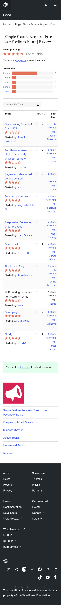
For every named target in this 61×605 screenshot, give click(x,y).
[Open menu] (56, 5)
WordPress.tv (13, 518)
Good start (11, 244)
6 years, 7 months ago (51, 247)
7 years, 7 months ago (51, 296)
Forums (7, 14)
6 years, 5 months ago (51, 225)
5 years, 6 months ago (51, 200)
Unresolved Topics (14, 445)
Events (36, 507)
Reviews (8, 453)
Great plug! (11, 312)
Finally (8, 334)
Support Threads (13, 430)
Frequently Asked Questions (20, 422)
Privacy (7, 490)
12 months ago (52, 127)
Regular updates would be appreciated (18, 176)
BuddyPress (12, 546)
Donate (38, 512)
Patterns (37, 490)
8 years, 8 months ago (51, 338)
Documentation (12, 507)
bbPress (9, 540)
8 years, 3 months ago (51, 315)
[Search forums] (38, 104)
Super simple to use (16, 196)
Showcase (38, 473)
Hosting (8, 484)
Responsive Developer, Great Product (18, 224)
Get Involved (40, 501)
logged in (21, 60)
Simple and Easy (14, 266)
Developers (10, 512)
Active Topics (11, 437)
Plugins (36, 484)
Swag (37, 518)
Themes (37, 478)
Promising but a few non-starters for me (18, 294)
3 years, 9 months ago (51, 153)
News (6, 478)
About (6, 473)
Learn (6, 501)
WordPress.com (14, 529)
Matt (7, 535)
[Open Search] (46, 5)
